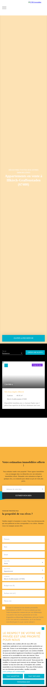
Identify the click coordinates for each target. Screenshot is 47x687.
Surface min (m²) (10, 593)
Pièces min (7, 601)
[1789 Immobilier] (37, 7)
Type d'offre (7, 561)
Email (6, 554)
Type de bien (7, 568)
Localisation (7, 576)
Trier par (4, 351)
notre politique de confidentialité (14, 671)
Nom (5, 547)
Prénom (6, 539)
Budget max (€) (9, 585)
